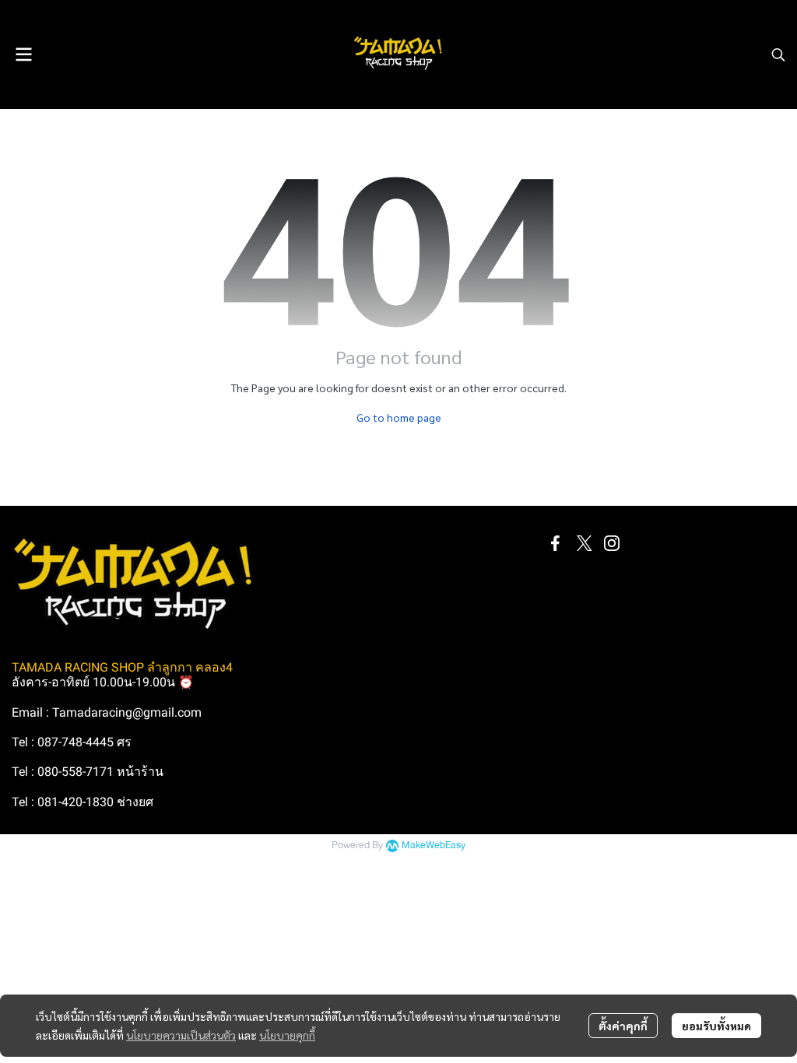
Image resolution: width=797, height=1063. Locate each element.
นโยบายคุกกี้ (287, 1035)
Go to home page (398, 417)
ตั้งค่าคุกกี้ (623, 1026)
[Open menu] (23, 54)
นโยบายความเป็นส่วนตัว (181, 1035)
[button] (778, 54)
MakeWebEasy (433, 845)
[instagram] (611, 543)
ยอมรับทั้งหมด (716, 1026)
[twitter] (583, 543)
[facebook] (555, 543)
